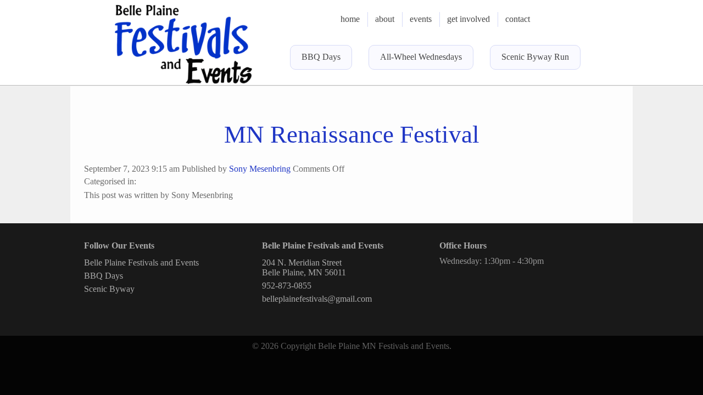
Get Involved (468, 19)
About (384, 19)
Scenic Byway (109, 289)
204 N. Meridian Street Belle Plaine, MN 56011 (304, 267)
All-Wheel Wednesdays (421, 56)
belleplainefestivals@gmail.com (317, 298)
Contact (517, 19)
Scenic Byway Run (535, 56)
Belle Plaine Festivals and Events (141, 262)
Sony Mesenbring (260, 168)
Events (421, 19)
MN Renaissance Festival (351, 134)
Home (350, 19)
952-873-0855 (286, 285)
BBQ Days (321, 56)
